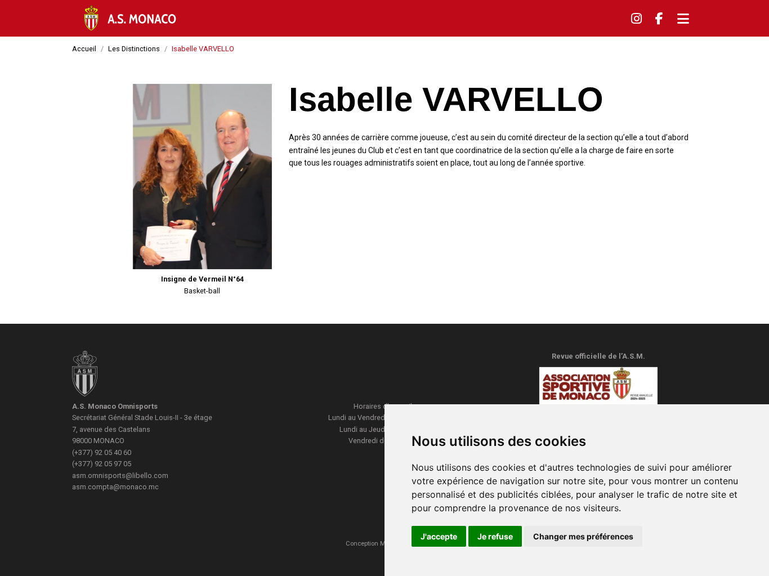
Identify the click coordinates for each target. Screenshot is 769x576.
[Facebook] (659, 18)
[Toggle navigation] (683, 18)
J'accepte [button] (439, 536)
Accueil (84, 48)
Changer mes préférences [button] (583, 536)
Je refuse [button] (495, 536)
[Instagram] (636, 18)
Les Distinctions (134, 48)
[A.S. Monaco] (84, 375)
